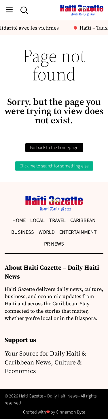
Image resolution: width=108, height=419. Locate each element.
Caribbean (83, 220)
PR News (54, 244)
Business (22, 232)
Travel (57, 220)
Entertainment (78, 232)
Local (37, 220)
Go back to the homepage (54, 147)
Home (19, 220)
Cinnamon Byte (70, 412)
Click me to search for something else (54, 166)
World (47, 232)
